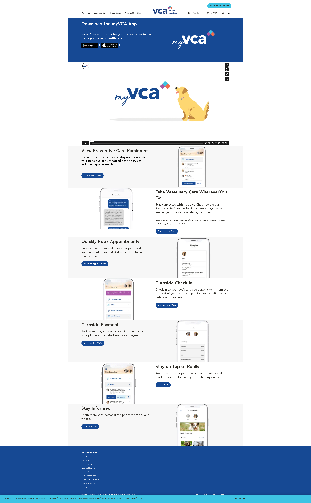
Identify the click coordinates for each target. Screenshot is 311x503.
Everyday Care (100, 13)
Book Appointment (219, 6)
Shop (139, 13)
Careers (128, 13)
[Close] (307, 498)
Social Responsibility (88, 475)
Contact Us (85, 460)
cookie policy (95, 498)
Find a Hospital (86, 464)
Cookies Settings (238, 498)
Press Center (115, 13)
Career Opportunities (89, 480)
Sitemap (84, 487)
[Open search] (223, 13)
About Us (86, 13)
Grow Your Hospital (88, 483)
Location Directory (88, 468)
